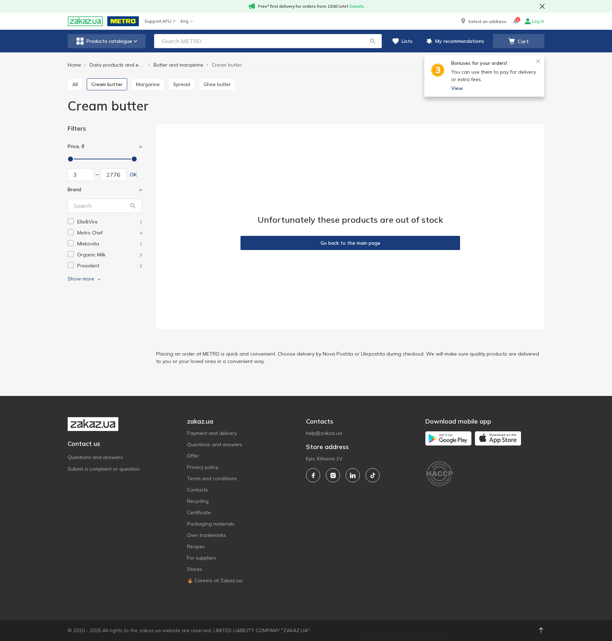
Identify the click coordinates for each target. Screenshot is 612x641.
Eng (184, 21)
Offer (193, 456)
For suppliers (201, 558)
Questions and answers (95, 457)
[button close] (542, 6)
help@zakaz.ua (324, 433)
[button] (483, 21)
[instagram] (333, 475)
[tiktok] (373, 475)
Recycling (198, 501)
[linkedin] (353, 475)
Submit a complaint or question (104, 469)
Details (357, 6)
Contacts (197, 490)
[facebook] (313, 475)
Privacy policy (202, 467)
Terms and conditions (212, 478)
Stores (194, 569)
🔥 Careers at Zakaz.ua (214, 580)
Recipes (196, 546)
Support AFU (157, 21)
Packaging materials (210, 524)
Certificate (199, 512)
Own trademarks (206, 535)
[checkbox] (71, 221)
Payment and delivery (212, 433)
